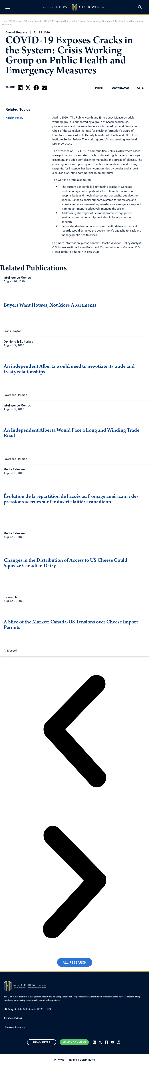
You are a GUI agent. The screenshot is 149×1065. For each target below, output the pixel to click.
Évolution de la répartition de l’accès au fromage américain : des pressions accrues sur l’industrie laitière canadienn (71, 499)
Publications (16, 21)
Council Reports (33, 21)
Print (99, 87)
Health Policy (14, 117)
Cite (140, 87)
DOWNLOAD (120, 87)
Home (5, 21)
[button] (20, 87)
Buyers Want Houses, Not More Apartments (50, 305)
